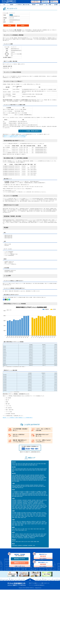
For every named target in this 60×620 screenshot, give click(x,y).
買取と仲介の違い (26, 4)
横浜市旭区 (22, 477)
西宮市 (31, 513)
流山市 (39, 486)
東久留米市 (41, 468)
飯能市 (16, 496)
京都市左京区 (24, 521)
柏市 (37, 486)
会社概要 (56, 4)
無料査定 (22, 25)
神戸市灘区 (19, 512)
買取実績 (33, 4)
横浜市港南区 (39, 477)
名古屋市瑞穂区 (24, 545)
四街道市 (20, 486)
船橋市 (16, 487)
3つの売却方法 (19, 4)
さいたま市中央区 (15, 491)
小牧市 (34, 545)
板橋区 (45, 463)
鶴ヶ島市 (21, 496)
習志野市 (13, 487)
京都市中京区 (28, 521)
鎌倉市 (18, 481)
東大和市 (45, 468)
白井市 (44, 486)
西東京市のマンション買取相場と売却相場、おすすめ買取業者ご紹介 (15, 135)
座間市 (34, 476)
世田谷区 (13, 463)
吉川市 (34, 493)
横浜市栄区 (26, 477)
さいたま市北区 (20, 491)
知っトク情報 (48, 4)
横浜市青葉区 (41, 478)
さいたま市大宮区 (31, 491)
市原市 (23, 486)
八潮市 (20, 493)
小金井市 (30, 468)
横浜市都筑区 (32, 478)
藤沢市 (13, 481)
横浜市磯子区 (14, 478)
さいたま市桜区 (43, 491)
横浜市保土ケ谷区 (42, 476)
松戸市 (35, 486)
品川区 (29, 463)
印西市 (18, 486)
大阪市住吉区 (25, 502)
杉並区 (42, 463)
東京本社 (19, 558)
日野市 (36, 468)
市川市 (26, 486)
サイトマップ (31, 585)
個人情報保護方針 (41, 585)
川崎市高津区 (23, 476)
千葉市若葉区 (14, 486)
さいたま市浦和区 (15, 492)
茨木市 (25, 506)
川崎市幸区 (18, 476)
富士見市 (41, 493)
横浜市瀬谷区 (44, 477)
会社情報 (36, 585)
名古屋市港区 (20, 545)
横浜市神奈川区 (19, 478)
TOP (4, 4)
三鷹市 (13, 468)
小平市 (27, 468)
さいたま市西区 (25, 492)
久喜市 (45, 492)
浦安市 (42, 486)
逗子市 (16, 481)
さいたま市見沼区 (31, 492)
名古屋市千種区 (14, 545)
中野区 (19, 463)
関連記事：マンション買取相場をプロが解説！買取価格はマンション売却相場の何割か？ (18, 417)
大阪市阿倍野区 (19, 502)
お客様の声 (41, 4)
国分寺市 (19, 468)
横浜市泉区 (30, 477)
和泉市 (16, 507)
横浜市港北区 (35, 477)
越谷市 (13, 496)
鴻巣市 (18, 496)
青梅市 (13, 471)
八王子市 (16, 468)
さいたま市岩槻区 (38, 491)
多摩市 (25, 468)
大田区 (34, 463)
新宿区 (39, 463)
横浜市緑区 (24, 478)
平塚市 (31, 476)
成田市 (29, 486)
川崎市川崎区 (14, 476)
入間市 (13, 493)
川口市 (45, 493)
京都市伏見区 (19, 522)
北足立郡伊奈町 (29, 493)
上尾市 (42, 492)
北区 (21, 463)
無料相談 (9, 25)
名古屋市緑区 (30, 545)
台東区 (27, 463)
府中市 (33, 468)
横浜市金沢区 (37, 478)
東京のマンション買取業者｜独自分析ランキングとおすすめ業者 (14, 136)
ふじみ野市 (36, 492)
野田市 (19, 487)
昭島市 (38, 468)
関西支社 (19, 562)
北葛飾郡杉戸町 (24, 493)
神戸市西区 (19, 513)
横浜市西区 (28, 478)
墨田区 (32, 463)
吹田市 (41, 505)
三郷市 (40, 492)
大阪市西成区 (35, 502)
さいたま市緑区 (20, 492)
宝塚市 (22, 515)
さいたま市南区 (25, 491)
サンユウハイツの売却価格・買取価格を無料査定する (30, 130)
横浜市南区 (13, 477)
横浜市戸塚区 (18, 477)
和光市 (36, 493)
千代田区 (23, 463)
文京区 (37, 463)
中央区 (16, 463)
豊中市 (36, 505)
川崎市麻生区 (27, 476)
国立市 (22, 468)
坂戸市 (39, 493)
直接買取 (11, 4)
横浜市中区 (37, 476)
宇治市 (43, 522)
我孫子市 (31, 486)
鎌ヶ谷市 (21, 487)
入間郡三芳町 (17, 493)
